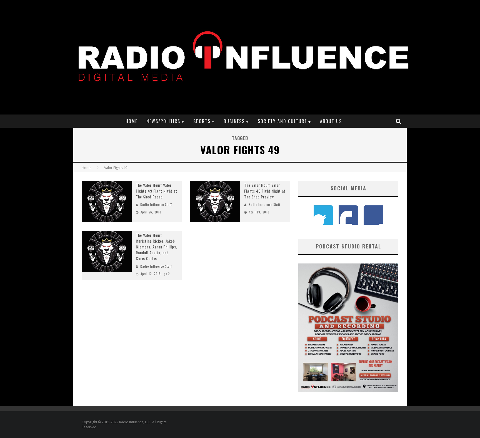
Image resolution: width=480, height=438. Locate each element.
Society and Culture (282, 121)
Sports (202, 121)
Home (132, 121)
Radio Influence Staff (156, 204)
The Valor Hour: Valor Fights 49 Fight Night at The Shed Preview (265, 191)
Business (234, 121)
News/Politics (163, 121)
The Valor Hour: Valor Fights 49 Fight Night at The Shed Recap (156, 191)
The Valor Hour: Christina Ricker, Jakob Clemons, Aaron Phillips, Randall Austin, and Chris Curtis (156, 246)
